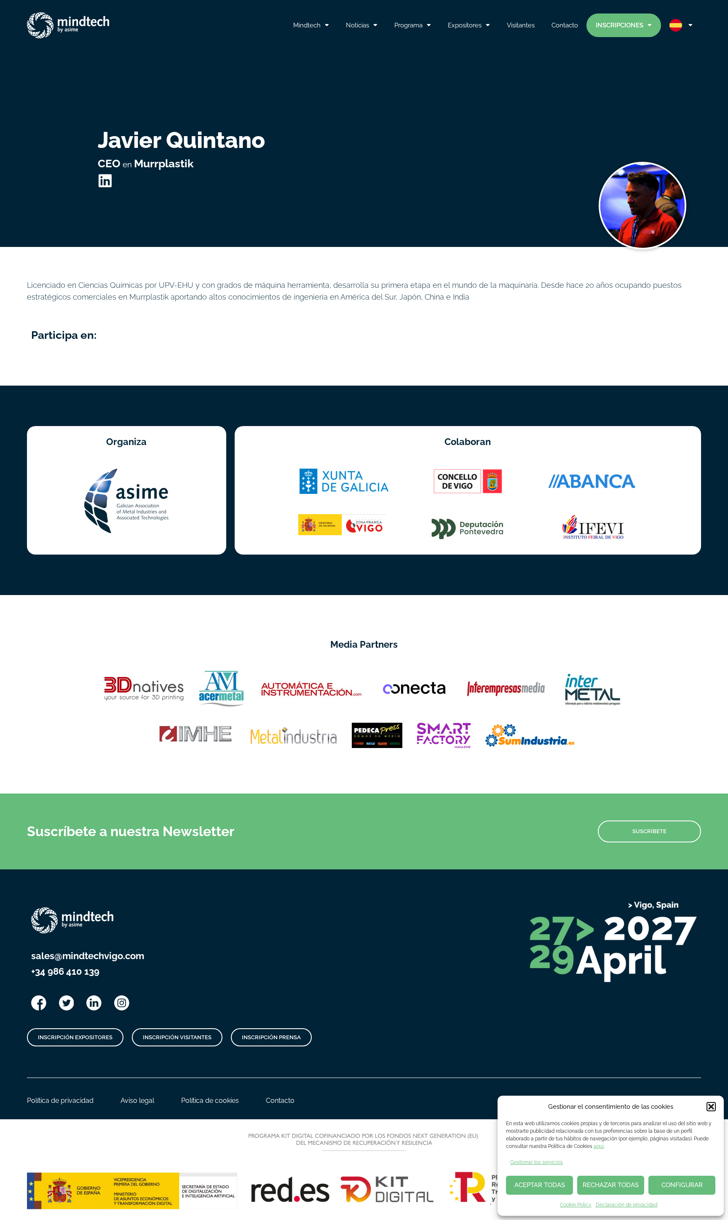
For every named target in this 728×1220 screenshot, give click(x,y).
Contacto (564, 25)
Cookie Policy (576, 1205)
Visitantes (521, 25)
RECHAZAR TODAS (611, 1185)
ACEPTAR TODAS (539, 1185)
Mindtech (307, 25)
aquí (599, 1146)
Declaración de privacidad (626, 1205)
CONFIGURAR (682, 1185)
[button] (711, 1106)
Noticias (357, 25)
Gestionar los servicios (536, 1162)
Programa (408, 25)
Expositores (465, 25)
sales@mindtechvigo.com (87, 955)
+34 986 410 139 (65, 971)
